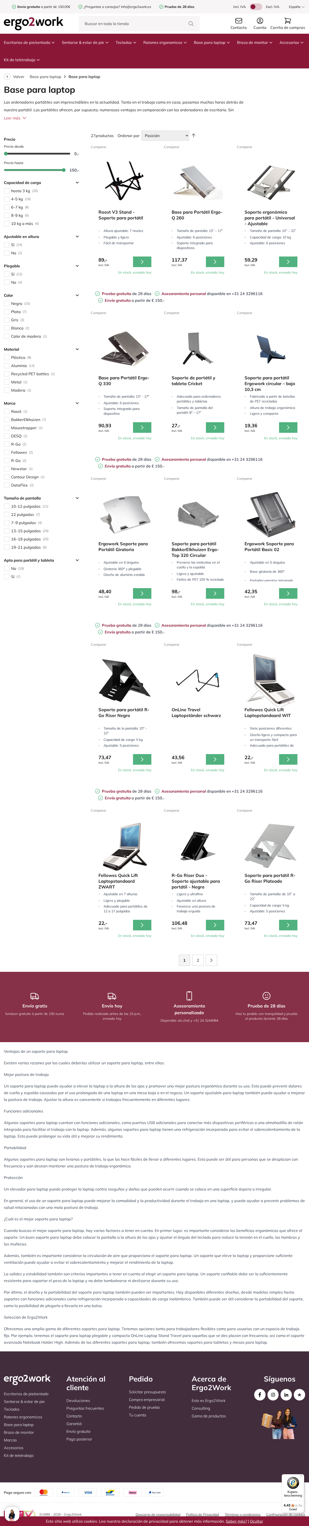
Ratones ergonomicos (162, 42)
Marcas (10, 1440)
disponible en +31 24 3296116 (212, 293)
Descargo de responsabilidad (158, 1514)
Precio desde (14, 146)
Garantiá (74, 1423)
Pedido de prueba (144, 1407)
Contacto (74, 1416)
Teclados (124, 42)
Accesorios (289, 42)
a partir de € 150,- (135, 300)
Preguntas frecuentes (85, 1408)
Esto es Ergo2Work (208, 1400)
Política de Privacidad (202, 1514)
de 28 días (126, 293)
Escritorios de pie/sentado (27, 42)
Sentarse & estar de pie (83, 42)
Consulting (201, 1408)
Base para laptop (209, 42)
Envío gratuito (78, 1431)
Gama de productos (209, 1416)
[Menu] (301, 1477)
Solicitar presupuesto (147, 1391)
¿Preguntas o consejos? (102, 7)
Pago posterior (79, 1439)
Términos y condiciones (242, 1514)
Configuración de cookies (285, 1514)
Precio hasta (13, 163)
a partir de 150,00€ (43, 7)
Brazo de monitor (252, 42)
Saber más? (236, 1521)
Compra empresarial (147, 1399)
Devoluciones (78, 1400)
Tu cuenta (137, 1415)
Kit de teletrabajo (19, 59)
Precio (9, 139)
